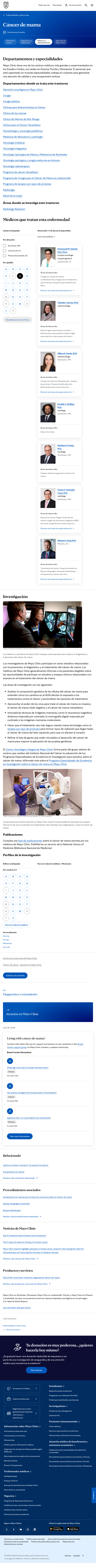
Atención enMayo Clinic (61, 41)
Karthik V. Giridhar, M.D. (66, 406)
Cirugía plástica (11, 101)
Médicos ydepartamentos (44, 41)
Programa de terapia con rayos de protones (27, 183)
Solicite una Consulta (16, 32)
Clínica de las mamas (14, 113)
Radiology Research (14, 208)
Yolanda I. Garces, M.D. (68, 302)
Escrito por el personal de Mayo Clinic (20, 958)
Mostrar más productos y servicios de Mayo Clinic (25, 1284)
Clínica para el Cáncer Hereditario (21, 124)
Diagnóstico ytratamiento (26, 41)
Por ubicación (9, 240)
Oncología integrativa (14, 148)
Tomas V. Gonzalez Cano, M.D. (66, 491)
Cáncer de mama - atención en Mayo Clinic (22, 964)
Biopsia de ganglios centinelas (16, 1203)
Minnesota (7, 943)
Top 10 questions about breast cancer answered (24, 1235)
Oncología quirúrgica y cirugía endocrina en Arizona (31, 160)
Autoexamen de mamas (13, 1171)
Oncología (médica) (14, 142)
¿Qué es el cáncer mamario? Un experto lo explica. (25, 1165)
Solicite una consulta (15, 975)
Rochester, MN (14, 245)
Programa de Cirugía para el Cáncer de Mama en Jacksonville (37, 178)
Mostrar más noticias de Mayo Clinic (19, 1258)
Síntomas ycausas (10, 41)
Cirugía (7, 95)
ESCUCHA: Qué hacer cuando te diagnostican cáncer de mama (31, 1277)
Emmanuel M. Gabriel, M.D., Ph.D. (68, 250)
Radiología (9, 189)
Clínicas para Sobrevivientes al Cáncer (24, 107)
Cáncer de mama (22, 24)
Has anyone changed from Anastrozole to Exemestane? (32, 1092)
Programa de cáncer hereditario (20, 172)
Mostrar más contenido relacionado (19, 1178)
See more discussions (20, 1136)
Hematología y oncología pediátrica (22, 130)
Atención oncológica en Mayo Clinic (23, 89)
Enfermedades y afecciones (17, 15)
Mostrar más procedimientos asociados (20, 1216)
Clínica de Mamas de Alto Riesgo (21, 119)
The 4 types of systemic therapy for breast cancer (25, 1242)
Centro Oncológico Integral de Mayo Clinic (29, 749)
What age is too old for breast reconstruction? (27, 1067)
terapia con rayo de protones (24, 728)
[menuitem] (10, 42)
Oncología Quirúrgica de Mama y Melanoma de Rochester (35, 154)
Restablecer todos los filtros (17, 320)
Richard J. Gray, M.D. (67, 540)
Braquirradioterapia (12, 1210)
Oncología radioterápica (16, 166)
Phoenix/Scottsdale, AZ (18, 255)
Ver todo (6, 947)
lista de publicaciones (30, 840)
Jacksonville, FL (14, 250)
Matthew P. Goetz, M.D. (66, 447)
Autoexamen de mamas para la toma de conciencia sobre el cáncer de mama (37, 1197)
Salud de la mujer (12, 195)
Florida (6, 939)
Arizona (6, 936)
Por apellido (8, 262)
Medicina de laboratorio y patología (23, 136)
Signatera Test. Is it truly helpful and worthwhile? (29, 1117)
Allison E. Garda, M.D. (67, 353)
